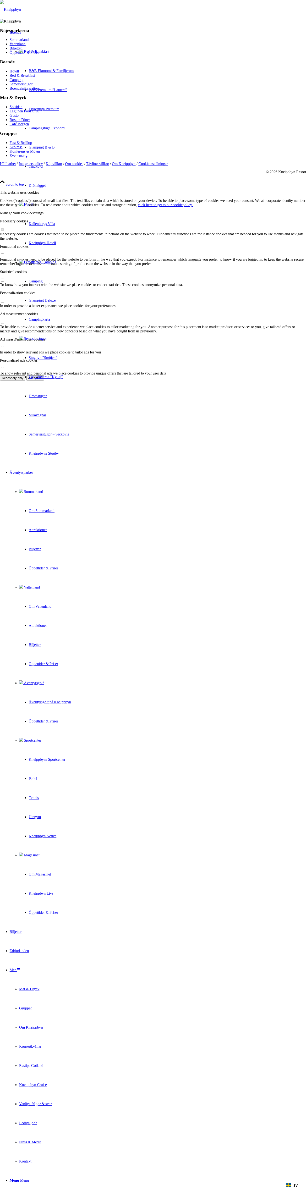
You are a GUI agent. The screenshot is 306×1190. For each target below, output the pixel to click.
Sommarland (33, 492)
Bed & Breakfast (36, 52)
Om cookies (74, 164)
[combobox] (292, 1185)
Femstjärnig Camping (39, 262)
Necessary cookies (14, 221)
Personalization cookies (17, 293)
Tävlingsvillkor (97, 164)
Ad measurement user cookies (22, 339)
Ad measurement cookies (19, 314)
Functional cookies (14, 246)
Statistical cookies (13, 272)
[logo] (10, 9)
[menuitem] (42, 243)
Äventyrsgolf (33, 683)
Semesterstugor (35, 338)
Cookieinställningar (153, 164)
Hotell (28, 205)
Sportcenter (32, 740)
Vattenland (31, 587)
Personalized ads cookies (19, 360)
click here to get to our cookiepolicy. (165, 205)
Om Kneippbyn (124, 164)
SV (296, 1185)
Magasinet (31, 855)
